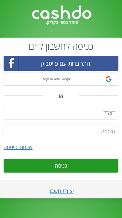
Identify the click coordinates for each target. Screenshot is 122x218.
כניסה (61, 165)
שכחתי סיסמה (18, 147)
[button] (61, 79)
